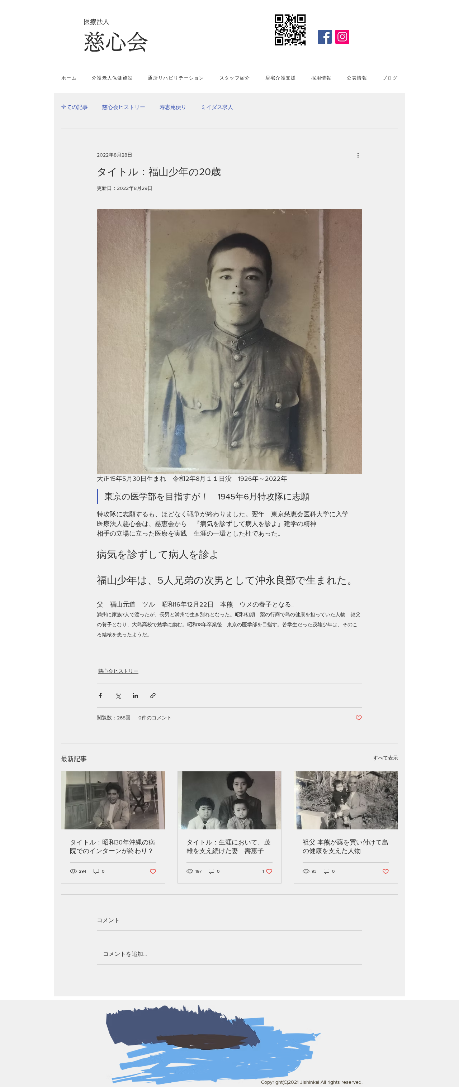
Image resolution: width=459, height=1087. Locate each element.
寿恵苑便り (173, 107)
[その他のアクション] (358, 154)
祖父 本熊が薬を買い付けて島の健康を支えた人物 (345, 846)
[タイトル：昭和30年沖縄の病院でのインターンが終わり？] (113, 800)
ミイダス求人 (217, 107)
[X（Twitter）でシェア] (117, 695)
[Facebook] (325, 37)
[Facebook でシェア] (100, 695)
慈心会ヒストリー (123, 107)
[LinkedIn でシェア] (135, 695)
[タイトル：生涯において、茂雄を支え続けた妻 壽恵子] (229, 800)
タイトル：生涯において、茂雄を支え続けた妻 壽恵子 (228, 846)
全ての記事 (74, 107)
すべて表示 (385, 758)
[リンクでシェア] (153, 695)
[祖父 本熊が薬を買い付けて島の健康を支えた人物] (346, 800)
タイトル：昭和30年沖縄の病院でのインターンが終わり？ (112, 846)
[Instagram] (342, 37)
